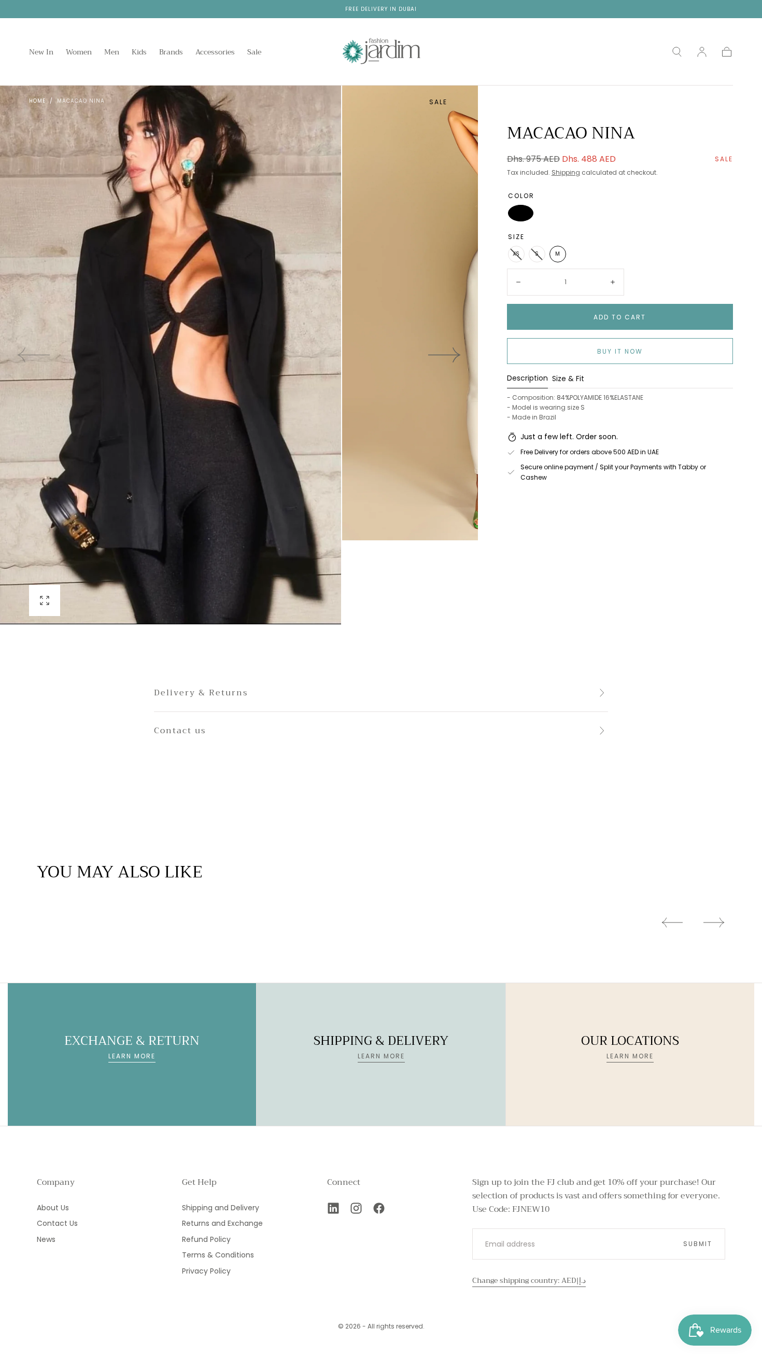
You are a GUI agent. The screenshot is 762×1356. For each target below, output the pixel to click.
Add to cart (620, 317)
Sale (254, 53)
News (46, 1239)
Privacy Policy (206, 1271)
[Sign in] (702, 52)
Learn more (132, 1056)
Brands (171, 53)
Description (527, 378)
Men (111, 53)
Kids (139, 53)
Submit (697, 1243)
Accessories (215, 53)
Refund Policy (206, 1239)
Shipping (566, 172)
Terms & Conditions (218, 1255)
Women (79, 53)
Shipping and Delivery (220, 1208)
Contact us (180, 730)
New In (41, 53)
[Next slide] (444, 355)
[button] (677, 52)
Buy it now (620, 351)
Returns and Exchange (222, 1223)
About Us (53, 1208)
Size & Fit (568, 379)
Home (37, 101)
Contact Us (57, 1223)
